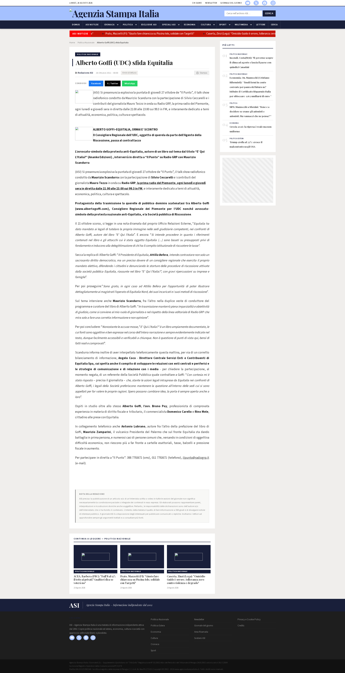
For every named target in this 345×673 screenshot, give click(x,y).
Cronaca (109, 24)
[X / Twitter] (256, 3)
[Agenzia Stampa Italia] (114, 13)
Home (72, 42)
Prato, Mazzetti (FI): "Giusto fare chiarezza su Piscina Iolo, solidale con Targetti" (145, 34)
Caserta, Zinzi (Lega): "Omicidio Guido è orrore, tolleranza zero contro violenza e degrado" (252, 34)
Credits (241, 625)
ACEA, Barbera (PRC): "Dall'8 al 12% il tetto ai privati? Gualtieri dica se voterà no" (95, 580)
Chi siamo (197, 3)
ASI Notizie (92, 24)
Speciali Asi (169, 24)
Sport (223, 24)
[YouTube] (247, 3)
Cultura (206, 24)
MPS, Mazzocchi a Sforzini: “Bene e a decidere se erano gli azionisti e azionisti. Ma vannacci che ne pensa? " (250, 111)
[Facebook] (264, 3)
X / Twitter (112, 83)
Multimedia (241, 24)
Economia (190, 24)
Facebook (96, 83)
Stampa (203, 73)
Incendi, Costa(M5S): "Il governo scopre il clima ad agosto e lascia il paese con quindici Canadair (251, 62)
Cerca (269, 13)
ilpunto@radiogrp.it (196, 458)
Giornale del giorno (231, 3)
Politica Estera (158, 625)
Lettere (260, 24)
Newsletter (211, 3)
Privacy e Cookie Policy (249, 619)
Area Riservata (201, 632)
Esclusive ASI (149, 24)
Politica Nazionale (86, 42)
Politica (128, 24)
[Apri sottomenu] (117, 24)
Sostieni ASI (199, 638)
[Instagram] (273, 3)
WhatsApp (130, 83)
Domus (76, 24)
